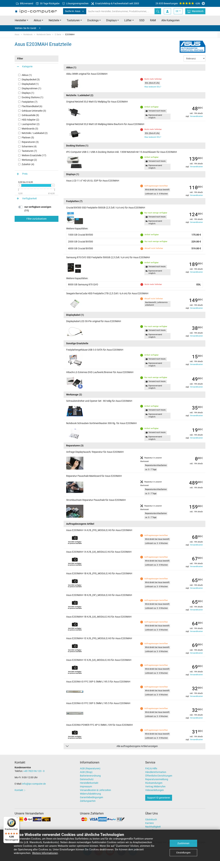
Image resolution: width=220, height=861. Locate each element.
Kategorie (27, 66)
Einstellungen (183, 852)
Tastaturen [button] (73, 20)
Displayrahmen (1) (31, 88)
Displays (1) (28, 93)
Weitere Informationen (45, 853)
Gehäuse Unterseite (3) (34, 110)
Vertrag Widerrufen (155, 786)
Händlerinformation (155, 772)
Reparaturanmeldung (156, 779)
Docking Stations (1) (32, 97)
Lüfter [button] (127, 20)
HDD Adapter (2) (30, 119)
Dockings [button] (93, 20)
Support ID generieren (158, 797)
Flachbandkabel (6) (32, 106)
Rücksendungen (153, 783)
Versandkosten (196, 116)
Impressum (86, 786)
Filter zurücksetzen (36, 219)
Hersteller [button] (20, 20)
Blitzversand (26, 3)
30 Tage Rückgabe (49, 3)
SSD (142, 20)
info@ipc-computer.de (34, 783)
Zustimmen (183, 843)
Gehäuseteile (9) (30, 115)
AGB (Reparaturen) (90, 768)
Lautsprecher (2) (31, 124)
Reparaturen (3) (30, 142)
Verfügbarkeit (29, 198)
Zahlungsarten (88, 801)
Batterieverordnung (90, 775)
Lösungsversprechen (77, 3)
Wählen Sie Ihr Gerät (25, 28)
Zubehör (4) (28, 164)
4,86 (178, 3)
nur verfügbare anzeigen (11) (37, 209)
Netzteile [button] (54, 20)
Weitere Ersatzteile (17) (34, 155)
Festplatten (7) (29, 101)
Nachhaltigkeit (153, 826)
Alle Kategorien (170, 20)
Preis (25, 174)
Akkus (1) (27, 75)
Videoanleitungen (154, 790)
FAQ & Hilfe (151, 768)
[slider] (19, 185)
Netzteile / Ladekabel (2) (35, 133)
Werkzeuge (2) (29, 159)
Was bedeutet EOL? (152, 87)
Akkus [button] (37, 20)
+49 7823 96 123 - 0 (34, 771)
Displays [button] (111, 20)
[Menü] (17, 819)
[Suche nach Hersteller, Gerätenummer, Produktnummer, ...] (158, 11)
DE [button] (177, 11)
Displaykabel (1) (30, 84)
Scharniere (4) (29, 146)
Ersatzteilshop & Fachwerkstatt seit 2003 (117, 3)
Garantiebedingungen (91, 797)
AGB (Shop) (86, 772)
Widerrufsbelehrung (90, 793)
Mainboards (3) (30, 128)
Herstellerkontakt (89, 783)
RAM (153, 20)
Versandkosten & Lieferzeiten (95, 790)
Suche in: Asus (72, 11)
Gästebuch (151, 819)
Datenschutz (87, 779)
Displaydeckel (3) (31, 79)
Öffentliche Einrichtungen (158, 775)
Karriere (149, 823)
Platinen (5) (28, 137)
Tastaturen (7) (29, 151)
